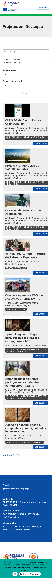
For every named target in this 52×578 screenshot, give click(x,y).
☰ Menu (43, 6)
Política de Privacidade (30, 574)
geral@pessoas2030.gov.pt (16, 488)
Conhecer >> (41, 143)
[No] (48, 568)
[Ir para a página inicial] (13, 6)
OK (15, 574)
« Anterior (8, 455)
